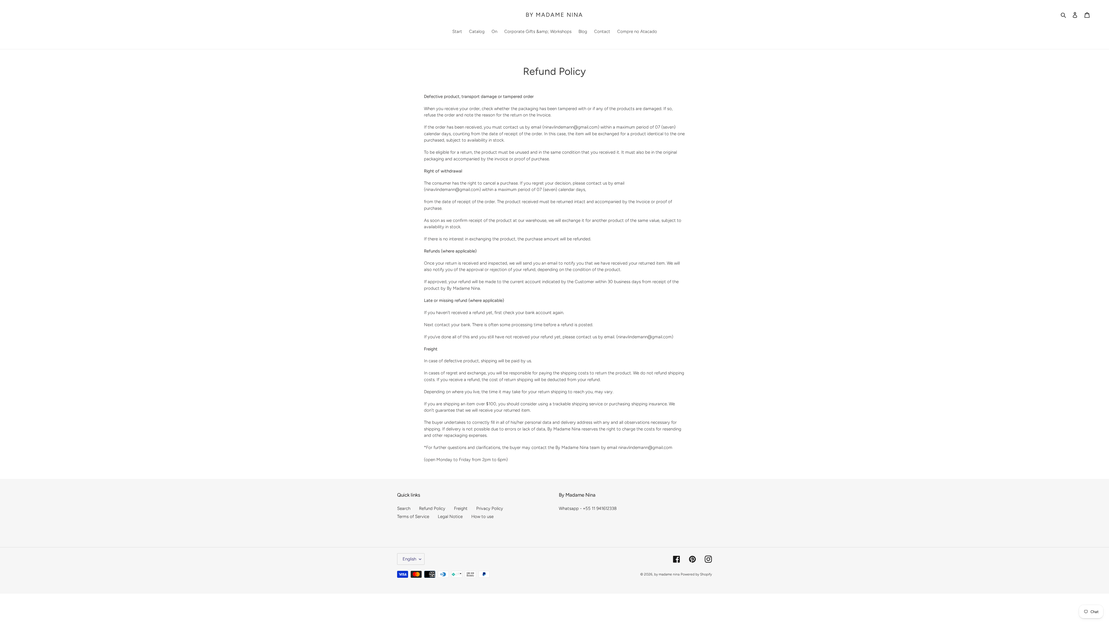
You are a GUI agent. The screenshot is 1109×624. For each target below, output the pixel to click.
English (409, 559)
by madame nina (554, 14)
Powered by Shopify (696, 574)
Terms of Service (413, 516)
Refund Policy (432, 508)
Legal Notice (450, 516)
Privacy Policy (489, 508)
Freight (461, 508)
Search (403, 508)
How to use (482, 516)
